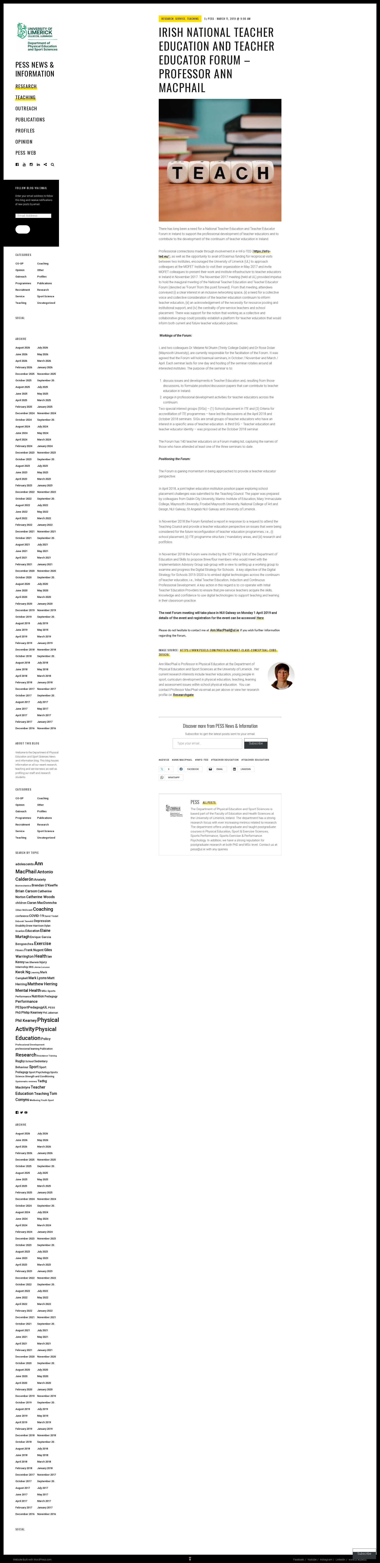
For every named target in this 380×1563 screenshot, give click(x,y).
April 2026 (21, 360)
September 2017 (47, 695)
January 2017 (44, 721)
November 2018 (46, 649)
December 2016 (24, 728)
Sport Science (45, 296)
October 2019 (23, 616)
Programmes (23, 283)
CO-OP (19, 263)
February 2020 (23, 603)
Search (52, 165)
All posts (209, 802)
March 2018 (44, 675)
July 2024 (42, 426)
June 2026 (21, 354)
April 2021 (21, 557)
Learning (35, 972)
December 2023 (24, 452)
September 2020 (47, 577)
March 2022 (44, 518)
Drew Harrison (35, 925)
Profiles (25, 130)
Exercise (42, 943)
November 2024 (46, 413)
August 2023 (22, 465)
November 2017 (46, 688)
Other (40, 270)
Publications (30, 119)
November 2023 (46, 452)
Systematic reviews (26, 1081)
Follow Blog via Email (31, 188)
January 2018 (44, 682)
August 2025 (22, 386)
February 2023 (23, 485)
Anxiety (40, 879)
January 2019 (44, 643)
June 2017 (21, 708)
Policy (45, 1039)
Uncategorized (46, 302)
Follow (22, 229)
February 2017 (23, 721)
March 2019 (44, 636)
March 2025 (44, 400)
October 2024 (23, 419)
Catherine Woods (40, 897)
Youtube (27, 164)
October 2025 (23, 380)
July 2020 (42, 583)
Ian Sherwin (32, 962)
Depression (42, 921)
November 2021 (46, 531)
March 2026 (44, 360)
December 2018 (24, 649)
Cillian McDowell (23, 910)
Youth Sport (47, 1100)
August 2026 (22, 347)
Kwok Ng (22, 972)
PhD (18, 1012)
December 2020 (24, 570)
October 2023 (23, 459)
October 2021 (23, 538)
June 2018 (21, 669)
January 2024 (44, 446)
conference (21, 916)
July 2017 (42, 702)
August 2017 (22, 702)
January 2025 (44, 406)
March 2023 (44, 478)
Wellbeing (35, 1100)
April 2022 (21, 518)
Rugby (20, 1061)
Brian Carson (26, 891)
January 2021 (44, 564)
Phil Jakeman (50, 1012)
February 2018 (23, 682)
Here (260, 618)
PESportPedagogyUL (31, 1007)
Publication (46, 1048)
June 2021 (21, 551)
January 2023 (44, 485)
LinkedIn (41, 164)
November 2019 (46, 610)
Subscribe (256, 743)
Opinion (23, 141)
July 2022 (42, 505)
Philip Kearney (31, 1012)
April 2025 (21, 400)
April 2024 (21, 439)
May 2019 (42, 629)
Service (180, 19)
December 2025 (24, 373)
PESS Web (25, 152)
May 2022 (42, 511)
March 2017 (44, 715)
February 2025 (23, 406)
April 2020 (21, 596)
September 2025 (47, 380)
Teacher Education (226, 760)
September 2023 (47, 459)
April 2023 (21, 478)
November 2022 (46, 491)
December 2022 (24, 491)
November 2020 (46, 570)
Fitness (19, 950)
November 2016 (46, 728)
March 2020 (44, 596)
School (29, 1061)
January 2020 (44, 603)
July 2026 (42, 347)
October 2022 (23, 498)
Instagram (326, 1559)
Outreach (26, 108)
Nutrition (38, 996)
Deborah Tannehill (24, 921)
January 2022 (44, 524)
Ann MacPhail (183, 760)
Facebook (298, 1559)
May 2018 (42, 669)
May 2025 (42, 393)
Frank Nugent (34, 950)
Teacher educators (256, 760)
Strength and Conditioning (39, 1076)
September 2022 (47, 498)
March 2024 (44, 439)
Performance (26, 1001)
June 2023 (21, 472)
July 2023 (42, 465)
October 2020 (23, 577)
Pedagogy (51, 996)
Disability (20, 925)
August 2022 (22, 505)
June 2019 (21, 629)
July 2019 (42, 623)
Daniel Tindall (51, 916)
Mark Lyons (37, 978)
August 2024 (22, 426)
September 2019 (47, 616)
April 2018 (21, 675)
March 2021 (44, 557)
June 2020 (21, 590)
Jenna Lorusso (42, 967)
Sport (34, 1067)
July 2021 (42, 544)
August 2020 (22, 583)
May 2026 (42, 354)
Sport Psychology (39, 1072)
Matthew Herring (42, 984)
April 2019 (21, 636)
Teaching (25, 97)
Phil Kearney (26, 1020)
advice (164, 760)
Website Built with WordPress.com (32, 1559)
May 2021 (42, 551)
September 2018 (47, 656)
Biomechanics (23, 885)
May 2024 (42, 433)
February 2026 (23, 367)
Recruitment (22, 289)
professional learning (27, 1048)
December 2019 (24, 610)
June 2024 (21, 433)
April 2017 (21, 715)
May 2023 (42, 472)
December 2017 (24, 688)
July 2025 (42, 386)
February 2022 (23, 524)
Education (32, 931)
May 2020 (42, 590)
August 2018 (22, 662)
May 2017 (42, 708)
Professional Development (30, 1044)
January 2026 (44, 367)
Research (26, 86)
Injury (43, 962)
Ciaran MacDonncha (42, 903)
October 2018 (23, 656)
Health (40, 956)
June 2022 (21, 511)
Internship (21, 966)
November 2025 (46, 373)
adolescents (24, 864)
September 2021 (47, 538)
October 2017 (23, 695)
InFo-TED (202, 760)
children (20, 902)
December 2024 (24, 413)
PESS (211, 19)
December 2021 (24, 531)
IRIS (31, 967)
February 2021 (23, 564)
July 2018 (42, 662)
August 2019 (22, 623)
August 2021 (22, 544)
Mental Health (28, 990)
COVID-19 (36, 916)
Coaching (42, 263)
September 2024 (47, 419)
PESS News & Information (35, 69)
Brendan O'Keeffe (45, 885)
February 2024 (23, 446)
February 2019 (23, 643)
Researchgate (183, 695)
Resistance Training (47, 1056)
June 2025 (21, 393)
